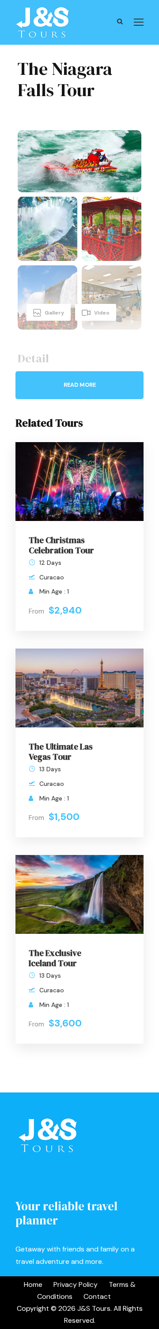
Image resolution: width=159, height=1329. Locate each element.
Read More (80, 385)
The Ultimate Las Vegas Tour (61, 751)
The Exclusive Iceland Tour (55, 958)
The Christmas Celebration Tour (61, 545)
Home (33, 1284)
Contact (97, 1296)
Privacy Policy (75, 1284)
